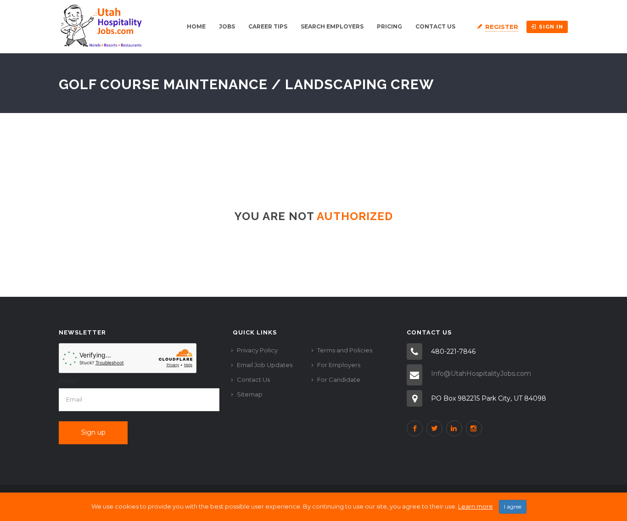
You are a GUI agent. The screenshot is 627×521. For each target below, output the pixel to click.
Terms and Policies (344, 350)
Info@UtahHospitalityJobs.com (481, 373)
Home (196, 26)
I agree (512, 506)
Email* (68, 381)
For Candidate (338, 379)
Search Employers (332, 26)
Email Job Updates (264, 364)
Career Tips (267, 26)
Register (501, 26)
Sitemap (250, 394)
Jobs (227, 26)
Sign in (551, 26)
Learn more (475, 506)
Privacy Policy (257, 350)
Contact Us (435, 26)
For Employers (338, 364)
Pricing (389, 26)
